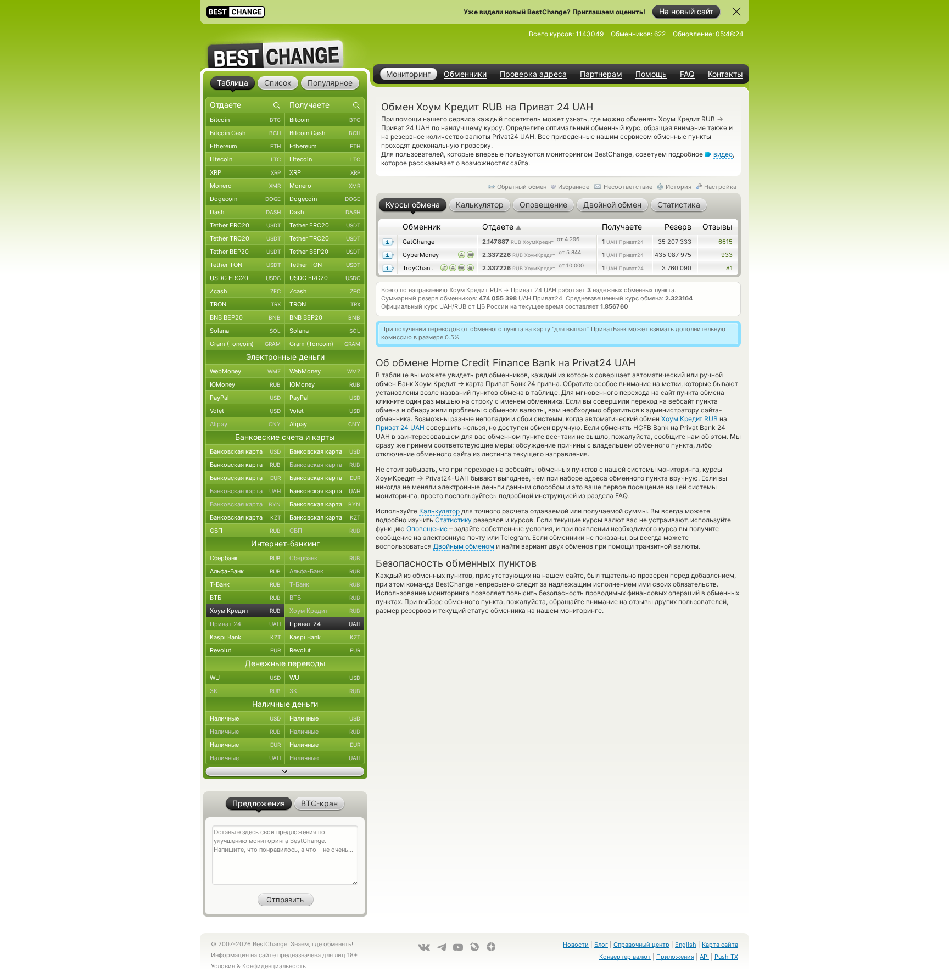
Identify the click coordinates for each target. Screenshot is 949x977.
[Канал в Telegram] (441, 947)
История (678, 187)
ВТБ (245, 597)
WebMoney (245, 371)
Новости (576, 944)
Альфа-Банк (245, 571)
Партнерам (601, 74)
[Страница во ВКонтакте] (424, 947)
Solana (245, 330)
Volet (245, 411)
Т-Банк (245, 584)
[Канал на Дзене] (491, 946)
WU (245, 678)
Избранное (573, 187)
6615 (725, 241)
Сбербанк (245, 558)
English (685, 944)
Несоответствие (628, 187)
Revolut (245, 650)
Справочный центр (641, 944)
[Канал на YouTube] (458, 947)
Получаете (622, 226)
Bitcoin (245, 120)
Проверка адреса (533, 74)
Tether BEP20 (245, 251)
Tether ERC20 (245, 225)
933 (727, 255)
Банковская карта (245, 451)
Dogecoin (245, 199)
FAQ (687, 74)
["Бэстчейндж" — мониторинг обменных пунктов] (285, 46)
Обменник (422, 226)
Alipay (245, 424)
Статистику (453, 520)
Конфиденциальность (274, 966)
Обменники (465, 74)
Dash (245, 212)
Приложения (675, 957)
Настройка (720, 187)
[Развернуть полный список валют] (285, 772)
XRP (245, 172)
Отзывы (717, 226)
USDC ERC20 (245, 278)
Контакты (725, 74)
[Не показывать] (736, 11)
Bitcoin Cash (245, 133)
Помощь (651, 74)
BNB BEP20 (245, 317)
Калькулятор (439, 511)
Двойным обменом (463, 546)
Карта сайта (720, 944)
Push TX (726, 957)
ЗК (245, 691)
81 (729, 268)
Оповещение (427, 528)
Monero (245, 185)
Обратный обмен (521, 187)
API (704, 957)
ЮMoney (245, 384)
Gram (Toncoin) (245, 344)
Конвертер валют (625, 957)
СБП (245, 530)
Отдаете (501, 226)
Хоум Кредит (245, 611)
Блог (601, 944)
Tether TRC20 (245, 238)
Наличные (245, 718)
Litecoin (245, 159)
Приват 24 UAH (400, 427)
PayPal (245, 397)
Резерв (678, 226)
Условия (223, 966)
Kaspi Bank (245, 637)
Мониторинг (408, 74)
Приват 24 (245, 624)
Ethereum (245, 146)
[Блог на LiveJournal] (474, 946)
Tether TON (245, 265)
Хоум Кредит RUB (689, 419)
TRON (245, 304)
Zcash (245, 291)
